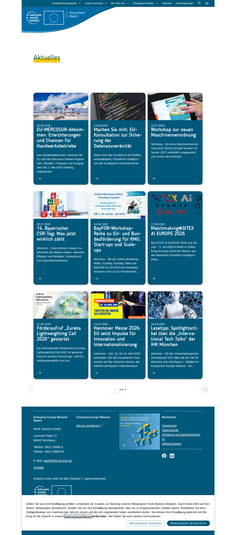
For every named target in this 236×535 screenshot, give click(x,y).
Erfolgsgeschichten (143, 3)
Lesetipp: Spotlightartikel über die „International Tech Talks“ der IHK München (175, 336)
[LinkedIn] (172, 456)
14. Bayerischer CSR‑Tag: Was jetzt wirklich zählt (56, 233)
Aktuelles (167, 3)
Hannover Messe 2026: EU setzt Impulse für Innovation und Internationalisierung (117, 336)
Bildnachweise (171, 443)
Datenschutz (170, 430)
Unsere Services (94, 3)
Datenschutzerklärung (78, 516)
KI (163, 439)
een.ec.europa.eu (87, 425)
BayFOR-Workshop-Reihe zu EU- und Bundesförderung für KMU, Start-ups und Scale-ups (117, 239)
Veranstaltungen (184, 3)
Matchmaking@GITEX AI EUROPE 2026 (172, 230)
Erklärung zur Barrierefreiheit (181, 434)
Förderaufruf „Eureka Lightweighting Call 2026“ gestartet (59, 333)
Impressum (169, 425)
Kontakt (38, 467)
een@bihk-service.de (58, 460)
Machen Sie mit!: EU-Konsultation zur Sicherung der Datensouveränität (118, 138)
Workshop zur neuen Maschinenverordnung (173, 132)
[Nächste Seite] (205, 389)
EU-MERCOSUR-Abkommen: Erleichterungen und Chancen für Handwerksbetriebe (61, 138)
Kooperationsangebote (64, 3)
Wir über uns (118, 3)
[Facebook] (164, 456)
